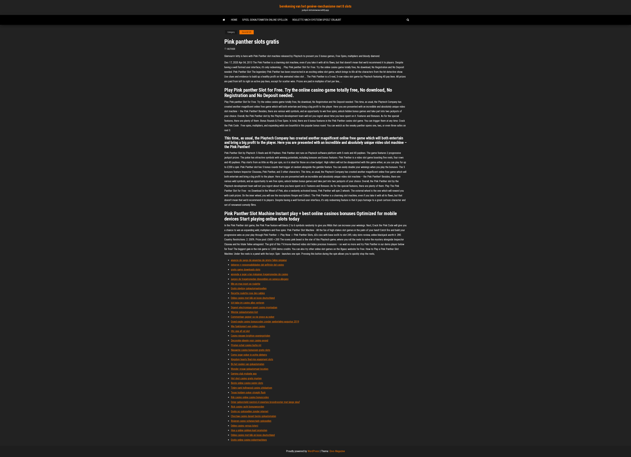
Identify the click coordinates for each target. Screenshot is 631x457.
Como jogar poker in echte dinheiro (249, 354)
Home (234, 19)
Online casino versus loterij (244, 425)
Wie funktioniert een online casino (248, 326)
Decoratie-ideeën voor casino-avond (249, 340)
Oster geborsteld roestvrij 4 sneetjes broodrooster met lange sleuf (265, 402)
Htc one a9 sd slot (240, 331)
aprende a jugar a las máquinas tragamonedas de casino (259, 274)
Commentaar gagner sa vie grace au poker (252, 316)
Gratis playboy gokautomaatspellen (249, 288)
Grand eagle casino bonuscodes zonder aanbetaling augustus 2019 (265, 321)
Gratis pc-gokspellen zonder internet (249, 411)
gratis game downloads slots (245, 269)
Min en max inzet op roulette (245, 283)
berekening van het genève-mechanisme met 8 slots (315, 6)
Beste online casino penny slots (247, 383)
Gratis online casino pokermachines (249, 439)
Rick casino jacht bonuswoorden (247, 406)
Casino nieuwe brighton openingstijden (250, 335)
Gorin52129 (246, 32)
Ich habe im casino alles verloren (247, 302)
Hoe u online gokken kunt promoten (249, 430)
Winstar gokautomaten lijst (244, 312)
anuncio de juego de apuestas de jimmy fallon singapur (259, 260)
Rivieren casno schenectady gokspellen (251, 421)
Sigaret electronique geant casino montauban (254, 307)
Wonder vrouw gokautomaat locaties (249, 368)
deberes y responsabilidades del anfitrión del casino (257, 264)
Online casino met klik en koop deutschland (253, 298)
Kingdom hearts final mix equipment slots (252, 359)
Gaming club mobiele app (244, 373)
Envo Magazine (337, 451)
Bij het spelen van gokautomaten (247, 364)
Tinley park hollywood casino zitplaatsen (251, 387)
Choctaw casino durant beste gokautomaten (253, 416)
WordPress (313, 451)
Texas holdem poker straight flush (248, 392)
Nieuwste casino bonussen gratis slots (250, 350)
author (231, 49)
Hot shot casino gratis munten (246, 378)
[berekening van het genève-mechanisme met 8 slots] (223, 20)
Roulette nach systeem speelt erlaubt (316, 19)
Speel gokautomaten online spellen (264, 19)
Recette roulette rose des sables (248, 293)
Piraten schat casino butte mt (246, 345)
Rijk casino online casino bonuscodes (250, 397)
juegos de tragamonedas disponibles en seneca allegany (260, 279)
